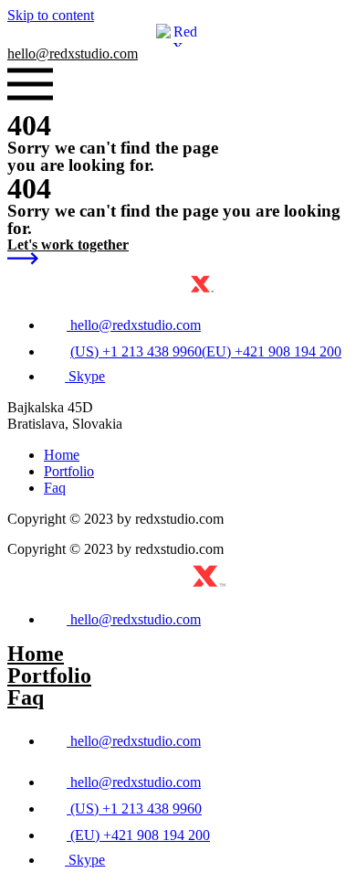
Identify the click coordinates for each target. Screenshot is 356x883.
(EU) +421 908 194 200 (271, 351)
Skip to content (50, 15)
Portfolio (49, 675)
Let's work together (68, 244)
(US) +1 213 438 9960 (136, 351)
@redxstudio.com (72, 53)
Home (35, 653)
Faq (25, 697)
